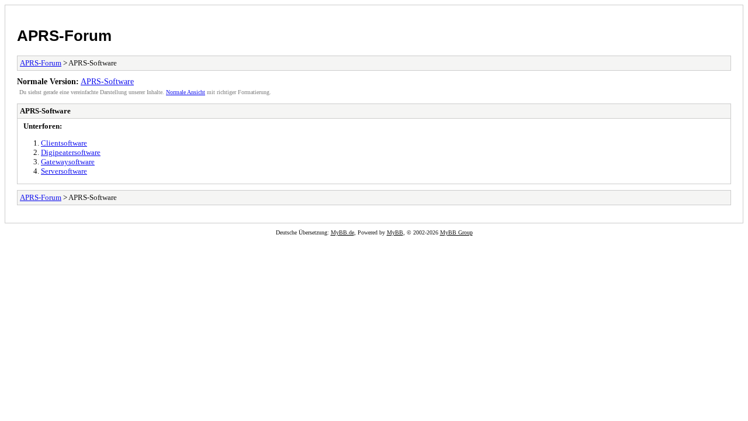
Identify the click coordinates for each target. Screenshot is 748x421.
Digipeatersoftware (71, 152)
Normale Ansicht (185, 92)
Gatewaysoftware (68, 161)
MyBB (395, 232)
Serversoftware (64, 171)
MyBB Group (456, 232)
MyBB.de (342, 232)
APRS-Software (107, 81)
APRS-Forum (64, 35)
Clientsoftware (64, 143)
